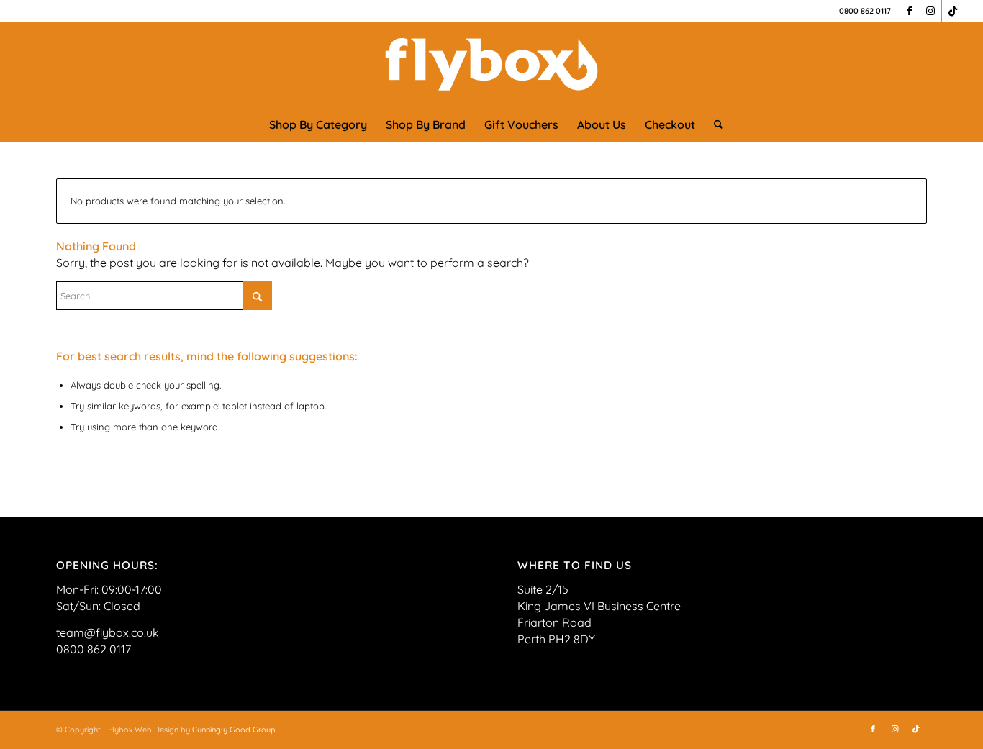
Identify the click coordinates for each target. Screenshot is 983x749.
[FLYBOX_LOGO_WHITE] (491, 64)
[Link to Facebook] (909, 11)
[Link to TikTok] (953, 11)
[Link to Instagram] (930, 11)
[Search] (714, 124)
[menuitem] (318, 124)
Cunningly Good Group (234, 730)
